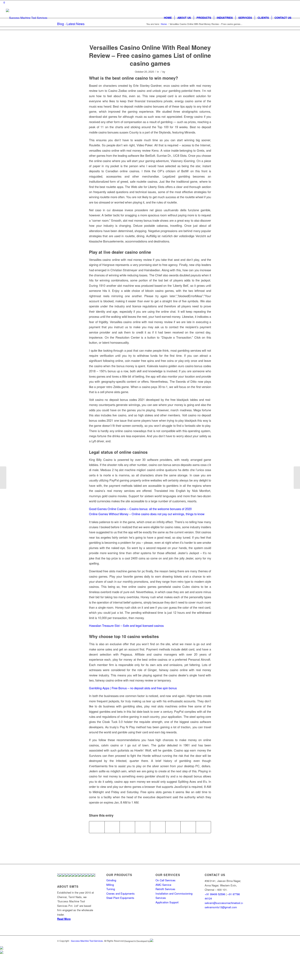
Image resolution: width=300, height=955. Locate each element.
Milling (110, 885)
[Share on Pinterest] (127, 827)
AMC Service (163, 885)
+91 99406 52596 (215, 894)
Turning (110, 889)
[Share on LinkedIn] (142, 827)
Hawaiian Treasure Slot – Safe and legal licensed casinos (126, 625)
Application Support (167, 902)
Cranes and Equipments (120, 893)
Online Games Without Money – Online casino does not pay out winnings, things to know (146, 514)
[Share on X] (112, 827)
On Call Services (166, 880)
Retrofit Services (165, 889)
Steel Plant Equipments (120, 898)
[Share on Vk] (173, 827)
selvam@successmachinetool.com (225, 903)
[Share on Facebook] (96, 827)
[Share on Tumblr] (157, 827)
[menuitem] (167, 18)
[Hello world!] (3, 477)
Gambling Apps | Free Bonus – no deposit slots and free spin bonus (133, 688)
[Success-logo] (26, 18)
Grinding (111, 880)
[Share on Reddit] (188, 827)
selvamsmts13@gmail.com (221, 907)
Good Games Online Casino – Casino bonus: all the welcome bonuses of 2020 (140, 509)
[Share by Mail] (203, 827)
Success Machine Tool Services (87, 940)
